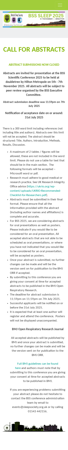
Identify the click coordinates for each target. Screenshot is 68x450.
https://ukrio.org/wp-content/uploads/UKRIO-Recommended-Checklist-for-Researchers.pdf (35, 191)
